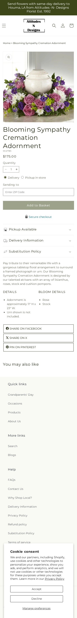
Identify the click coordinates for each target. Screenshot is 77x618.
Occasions (15, 403)
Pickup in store (35, 177)
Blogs (12, 455)
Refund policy (17, 524)
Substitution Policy (21, 533)
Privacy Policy (54, 579)
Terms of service (19, 542)
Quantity (9, 163)
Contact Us (15, 489)
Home (6, 43)
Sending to (17, 185)
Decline (36, 598)
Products (14, 412)
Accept (36, 589)
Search (12, 446)
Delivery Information (22, 506)
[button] (54, 25)
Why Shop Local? (20, 498)
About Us (14, 421)
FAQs (11, 480)
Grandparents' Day (21, 394)
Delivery (14, 177)
